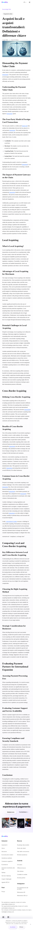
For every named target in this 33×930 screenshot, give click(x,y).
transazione (5, 74)
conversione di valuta (11, 521)
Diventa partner (21, 877)
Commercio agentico (7, 861)
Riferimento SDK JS (22, 895)
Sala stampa (20, 871)
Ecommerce (5, 864)
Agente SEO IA (5, 882)
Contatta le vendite (22, 874)
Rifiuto (21, 927)
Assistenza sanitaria (7, 858)
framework (24, 126)
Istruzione (4, 851)
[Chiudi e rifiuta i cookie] (30, 924)
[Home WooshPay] (5, 2)
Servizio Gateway (6, 875)
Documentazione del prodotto (22, 888)
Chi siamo (19, 864)
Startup (3, 872)
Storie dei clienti (21, 848)
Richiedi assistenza (22, 854)
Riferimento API (21, 892)
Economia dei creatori (7, 854)
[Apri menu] (29, 2)
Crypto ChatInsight (6, 879)
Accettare (12, 927)
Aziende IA (4, 845)
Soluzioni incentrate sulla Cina (8, 868)
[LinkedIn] (8, 917)
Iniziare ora (10, 812)
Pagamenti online (8, 14)
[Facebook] (3, 917)
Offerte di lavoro (21, 868)
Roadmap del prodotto (23, 845)
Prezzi (3, 891)
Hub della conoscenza (23, 851)
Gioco (3, 848)
